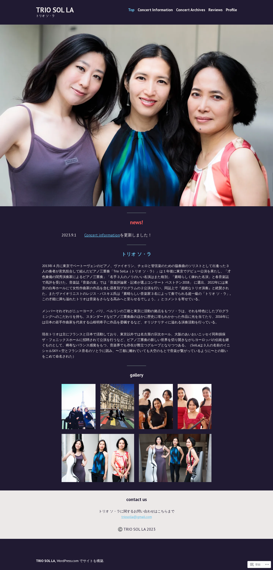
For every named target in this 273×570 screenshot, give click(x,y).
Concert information (102, 235)
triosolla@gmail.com (136, 516)
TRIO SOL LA (55, 9)
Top (131, 9)
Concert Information (155, 9)
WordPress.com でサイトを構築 (80, 560)
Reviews (215, 9)
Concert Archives (190, 9)
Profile (231, 9)
